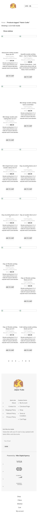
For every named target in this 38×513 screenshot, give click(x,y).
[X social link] (16, 1)
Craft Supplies (10, 56)
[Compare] (10, 49)
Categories (18, 17)
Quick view (10, 80)
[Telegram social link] (24, 1)
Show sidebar (8, 31)
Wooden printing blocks (10, 58)
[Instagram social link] (19, 394)
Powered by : (18, 455)
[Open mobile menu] (2, 6)
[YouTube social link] (21, 394)
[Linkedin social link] (21, 1)
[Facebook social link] (14, 1)
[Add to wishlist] (10, 71)
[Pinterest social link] (19, 1)
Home (3, 22)
